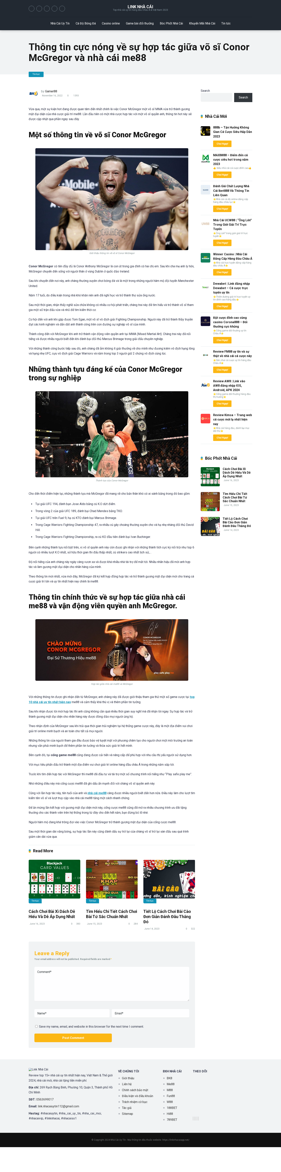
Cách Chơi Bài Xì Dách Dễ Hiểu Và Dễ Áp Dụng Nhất (52, 914)
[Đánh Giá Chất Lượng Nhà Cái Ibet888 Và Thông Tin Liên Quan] (205, 193)
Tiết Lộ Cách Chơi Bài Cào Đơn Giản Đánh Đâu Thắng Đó (167, 916)
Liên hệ (127, 1084)
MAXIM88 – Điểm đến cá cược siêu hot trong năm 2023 (230, 159)
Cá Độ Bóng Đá (86, 23)
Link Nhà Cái (140, 7)
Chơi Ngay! (222, 143)
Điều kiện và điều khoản (137, 1096)
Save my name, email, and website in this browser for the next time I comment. (91, 1026)
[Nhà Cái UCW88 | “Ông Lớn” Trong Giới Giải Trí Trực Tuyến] (205, 227)
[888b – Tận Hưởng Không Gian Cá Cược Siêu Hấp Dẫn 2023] (205, 135)
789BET (172, 1120)
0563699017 (45, 1099)
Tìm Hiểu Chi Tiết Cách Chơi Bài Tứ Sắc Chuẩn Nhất (111, 914)
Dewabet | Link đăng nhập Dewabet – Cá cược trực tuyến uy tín (231, 288)
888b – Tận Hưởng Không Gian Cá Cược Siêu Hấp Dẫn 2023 (232, 132)
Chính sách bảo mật (135, 1090)
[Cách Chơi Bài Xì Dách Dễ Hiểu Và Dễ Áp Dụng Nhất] (54, 879)
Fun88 (171, 1096)
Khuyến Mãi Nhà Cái (202, 23)
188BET (172, 1108)
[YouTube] (47, 8)
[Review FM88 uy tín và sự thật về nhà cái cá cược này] (205, 359)
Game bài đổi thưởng (140, 23)
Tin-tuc (36, 74)
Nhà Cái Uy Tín (60, 23)
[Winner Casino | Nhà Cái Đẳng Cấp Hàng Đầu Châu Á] (205, 261)
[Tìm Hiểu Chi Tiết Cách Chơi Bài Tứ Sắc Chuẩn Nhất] (112, 879)
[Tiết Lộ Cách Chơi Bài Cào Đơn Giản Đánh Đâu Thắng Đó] (169, 879)
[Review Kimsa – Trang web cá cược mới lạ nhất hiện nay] (205, 422)
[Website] (62, 8)
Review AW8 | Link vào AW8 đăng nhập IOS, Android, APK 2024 (229, 385)
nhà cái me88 (97, 793)
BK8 (169, 1078)
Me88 (171, 1084)
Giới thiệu (128, 1078)
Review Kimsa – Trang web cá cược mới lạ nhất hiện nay (232, 419)
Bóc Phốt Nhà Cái (171, 23)
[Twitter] (39, 8)
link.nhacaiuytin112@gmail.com (58, 1106)
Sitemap (127, 1114)
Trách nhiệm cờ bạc (134, 1102)
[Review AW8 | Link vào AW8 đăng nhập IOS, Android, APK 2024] (205, 388)
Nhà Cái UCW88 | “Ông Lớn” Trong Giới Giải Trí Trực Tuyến (232, 224)
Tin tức (226, 23)
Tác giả (127, 1108)
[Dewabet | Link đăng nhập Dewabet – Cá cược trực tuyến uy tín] (205, 291)
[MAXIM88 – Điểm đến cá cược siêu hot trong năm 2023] (205, 162)
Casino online (111, 23)
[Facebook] (31, 8)
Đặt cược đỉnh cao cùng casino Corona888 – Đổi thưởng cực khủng (230, 322)
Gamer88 (51, 91)
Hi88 (170, 1114)
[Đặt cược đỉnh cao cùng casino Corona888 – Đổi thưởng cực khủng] (205, 325)
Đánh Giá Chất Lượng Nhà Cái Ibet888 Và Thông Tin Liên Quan (231, 190)
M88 (170, 1090)
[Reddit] (54, 8)
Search (205, 91)
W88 (170, 1102)
